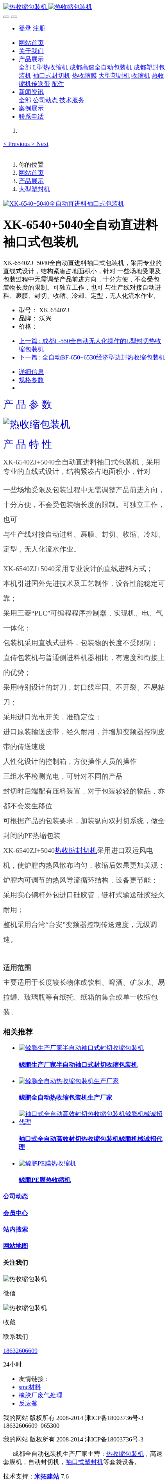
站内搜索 (15, 1229)
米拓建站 (47, 1476)
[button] (17, 144)
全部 (25, 67)
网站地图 (15, 1245)
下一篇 (92, 357)
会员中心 (15, 1213)
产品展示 (31, 181)
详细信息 (31, 371)
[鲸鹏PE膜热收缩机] (47, 1163)
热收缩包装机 (125, 1453)
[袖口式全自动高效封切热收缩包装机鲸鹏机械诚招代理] (92, 1122)
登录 (25, 28)
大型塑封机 (34, 189)
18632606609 (20, 1350)
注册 (39, 28)
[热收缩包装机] (84, 7)
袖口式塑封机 (84, 1462)
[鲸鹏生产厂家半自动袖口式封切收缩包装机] (81, 1047)
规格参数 (31, 380)
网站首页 (31, 42)
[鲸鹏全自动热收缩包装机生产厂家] (69, 1081)
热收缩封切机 (76, 850)
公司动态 (15, 1196)
